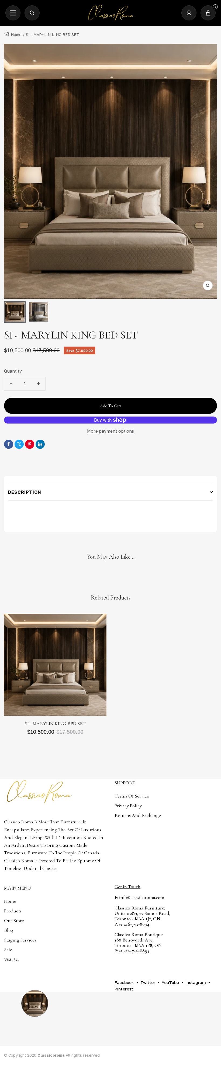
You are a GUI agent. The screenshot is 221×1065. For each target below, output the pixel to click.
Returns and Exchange (138, 815)
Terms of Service (132, 796)
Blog (8, 930)
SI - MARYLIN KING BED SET (55, 724)
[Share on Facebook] (8, 444)
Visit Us (11, 959)
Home (16, 34)
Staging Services (20, 940)
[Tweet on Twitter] (19, 444)
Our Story (14, 920)
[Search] (32, 12)
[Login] (188, 12)
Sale (8, 950)
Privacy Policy (128, 806)
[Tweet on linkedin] (40, 444)
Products (13, 911)
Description (24, 492)
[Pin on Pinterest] (29, 444)
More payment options (110, 431)
